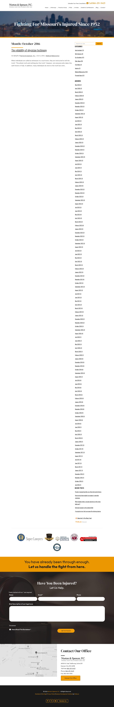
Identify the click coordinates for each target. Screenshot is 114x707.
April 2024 (77, 175)
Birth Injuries (78, 54)
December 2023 (79, 189)
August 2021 (78, 290)
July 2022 (77, 251)
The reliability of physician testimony (29, 50)
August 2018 (78, 420)
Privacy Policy (51, 694)
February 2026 (78, 96)
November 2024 (79, 150)
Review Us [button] (62, 701)
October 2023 (78, 196)
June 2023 (77, 211)
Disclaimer (12, 625)
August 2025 (78, 117)
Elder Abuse (78, 61)
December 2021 (79, 276)
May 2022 (77, 258)
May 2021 (77, 301)
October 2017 (78, 449)
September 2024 (79, 157)
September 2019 (79, 373)
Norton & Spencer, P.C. (27, 56)
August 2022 (78, 247)
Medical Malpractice (52, 56)
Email (40, 595)
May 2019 (77, 388)
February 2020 (78, 355)
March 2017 (78, 467)
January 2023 (78, 229)
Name (11, 595)
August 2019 (78, 377)
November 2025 (79, 106)
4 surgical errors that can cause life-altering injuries (88, 511)
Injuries (77, 68)
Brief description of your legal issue (21, 604)
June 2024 (77, 168)
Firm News (77, 65)
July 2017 (77, 460)
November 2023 (79, 193)
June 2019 (77, 384)
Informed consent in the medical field (84, 508)
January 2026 (78, 99)
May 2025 (77, 128)
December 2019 (79, 362)
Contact (103, 7)
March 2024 (78, 178)
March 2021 (78, 308)
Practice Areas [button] (62, 7)
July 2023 (77, 207)
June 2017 (77, 463)
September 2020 (79, 330)
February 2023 (78, 225)
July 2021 (77, 294)
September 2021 (79, 287)
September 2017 (79, 452)
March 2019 (78, 395)
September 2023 (79, 200)
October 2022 (78, 240)
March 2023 (78, 222)
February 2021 (78, 312)
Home (46, 7)
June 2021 (77, 297)
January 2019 (78, 402)
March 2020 (78, 351)
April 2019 (77, 391)
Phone (79, 595)
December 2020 (79, 319)
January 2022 (78, 272)
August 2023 (78, 204)
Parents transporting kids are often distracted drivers (88, 492)
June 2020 (77, 341)
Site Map (44, 694)
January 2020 (78, 359)
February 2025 (78, 139)
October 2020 (78, 326)
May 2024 (77, 171)
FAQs (70, 7)
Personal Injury (78, 75)
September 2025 (79, 114)
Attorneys (53, 7)
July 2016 (77, 485)
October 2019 (78, 370)
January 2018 (78, 442)
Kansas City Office (70, 678)
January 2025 (78, 142)
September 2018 (79, 416)
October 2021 (78, 283)
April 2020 (77, 348)
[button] (112, 695)
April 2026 (77, 88)
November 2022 (79, 236)
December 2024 (79, 146)
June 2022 (77, 254)
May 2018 (77, 431)
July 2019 (77, 380)
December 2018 (79, 406)
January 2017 (78, 470)
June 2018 (77, 427)
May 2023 (77, 215)
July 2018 (77, 424)
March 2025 (78, 135)
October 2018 (78, 413)
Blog (97, 7)
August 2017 (78, 456)
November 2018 (79, 409)
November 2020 (79, 323)
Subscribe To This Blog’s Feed (84, 518)
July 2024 (77, 164)
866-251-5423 (98, 3)
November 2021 (79, 279)
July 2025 (77, 121)
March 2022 (78, 265)
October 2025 (78, 110)
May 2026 (77, 85)
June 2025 (77, 124)
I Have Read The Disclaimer (21, 629)
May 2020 (77, 344)
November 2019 (79, 366)
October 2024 (78, 153)
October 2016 (78, 481)
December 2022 (79, 233)
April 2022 (77, 261)
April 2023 (77, 218)
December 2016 (79, 474)
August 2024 (78, 160)
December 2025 (79, 103)
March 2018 (78, 438)
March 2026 (78, 92)
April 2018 (77, 434)
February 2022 (78, 269)
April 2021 (77, 305)
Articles (76, 7)
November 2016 (79, 478)
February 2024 (78, 182)
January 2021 (78, 315)
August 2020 (78, 333)
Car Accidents (78, 57)
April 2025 (77, 132)
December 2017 (79, 445)
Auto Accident (78, 50)
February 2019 (78, 398)
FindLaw (76, 694)
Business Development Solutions (64, 694)
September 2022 (79, 243)
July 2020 (77, 337)
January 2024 (78, 186)
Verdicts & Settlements (87, 7)
